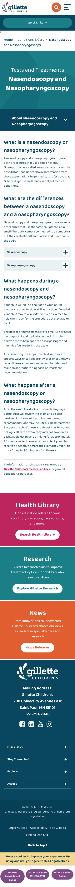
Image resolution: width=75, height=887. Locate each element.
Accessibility (38, 827)
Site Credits (58, 827)
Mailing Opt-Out (37, 835)
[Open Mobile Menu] (67, 7)
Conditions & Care (31, 39)
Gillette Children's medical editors (27, 469)
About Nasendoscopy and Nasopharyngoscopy (34, 121)
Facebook (22, 724)
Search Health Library (37, 534)
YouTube (40, 724)
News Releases (37, 647)
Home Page (14, 7)
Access (12, 783)
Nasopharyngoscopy (21, 265)
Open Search (56, 7)
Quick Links (35, 22)
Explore (12, 771)
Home (8, 39)
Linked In (31, 724)
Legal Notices (17, 827)
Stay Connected (18, 759)
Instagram (49, 724)
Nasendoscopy (17, 252)
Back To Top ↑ (37, 845)
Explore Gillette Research (37, 588)
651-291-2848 (38, 714)
